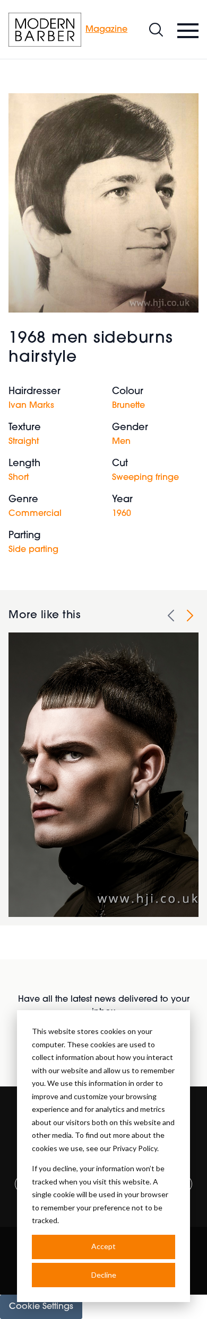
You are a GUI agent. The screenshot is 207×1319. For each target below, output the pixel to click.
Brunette (128, 406)
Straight (23, 442)
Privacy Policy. (136, 1148)
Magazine (106, 29)
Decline (103, 1274)
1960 (121, 514)
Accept (103, 1246)
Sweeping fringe (145, 478)
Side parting (33, 550)
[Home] (44, 30)
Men (121, 442)
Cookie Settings (41, 1307)
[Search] (156, 29)
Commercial (35, 514)
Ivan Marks (31, 406)
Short (18, 478)
